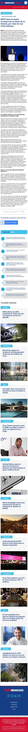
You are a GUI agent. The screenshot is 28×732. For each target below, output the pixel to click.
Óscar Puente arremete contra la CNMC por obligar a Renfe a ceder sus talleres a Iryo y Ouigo (15, 257)
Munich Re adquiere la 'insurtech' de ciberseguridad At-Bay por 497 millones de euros (15, 245)
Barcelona (5, 649)
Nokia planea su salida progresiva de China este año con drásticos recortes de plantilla (15, 238)
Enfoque (5, 307)
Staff (14, 709)
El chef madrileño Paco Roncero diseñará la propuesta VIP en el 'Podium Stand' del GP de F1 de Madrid (16, 289)
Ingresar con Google (10, 222)
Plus (4, 384)
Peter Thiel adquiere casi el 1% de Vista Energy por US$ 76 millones (14, 282)
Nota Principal (6, 13)
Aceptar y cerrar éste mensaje (14, 728)
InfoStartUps (6, 346)
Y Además (5, 498)
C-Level (5, 459)
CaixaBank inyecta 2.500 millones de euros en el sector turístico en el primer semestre (16, 295)
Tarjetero (14, 704)
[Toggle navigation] (26, 7)
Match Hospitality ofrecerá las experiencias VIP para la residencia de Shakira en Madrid (15, 269)
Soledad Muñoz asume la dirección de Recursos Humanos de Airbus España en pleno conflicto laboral (15, 264)
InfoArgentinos (7, 573)
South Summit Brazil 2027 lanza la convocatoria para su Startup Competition (15, 276)
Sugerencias (14, 702)
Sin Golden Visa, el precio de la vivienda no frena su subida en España (15, 250)
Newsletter (14, 707)
